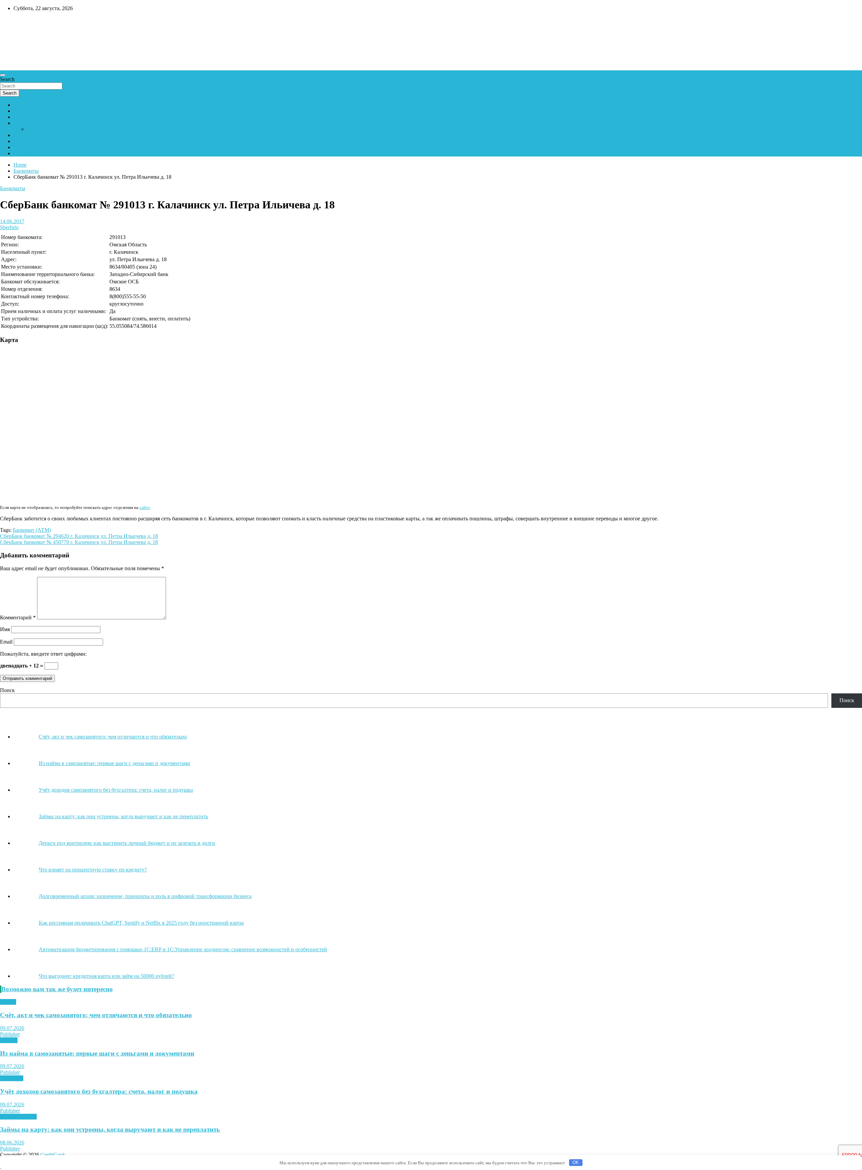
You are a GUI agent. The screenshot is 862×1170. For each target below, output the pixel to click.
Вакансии (24, 147)
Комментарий (18, 617)
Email (6, 642)
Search (7, 79)
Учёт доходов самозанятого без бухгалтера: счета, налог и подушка (99, 1091)
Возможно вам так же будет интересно (57, 989)
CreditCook (20, 22)
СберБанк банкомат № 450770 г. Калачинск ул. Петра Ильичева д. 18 (79, 542)
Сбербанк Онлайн (34, 153)
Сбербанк (24, 105)
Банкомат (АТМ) (32, 530)
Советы (9, 1040)
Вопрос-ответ (29, 123)
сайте (144, 507)
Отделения (25, 117)
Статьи (8, 1002)
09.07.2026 (12, 1028)
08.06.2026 (12, 1142)
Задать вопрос (43, 129)
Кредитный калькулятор (41, 141)
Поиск (7, 690)
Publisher (10, 1034)
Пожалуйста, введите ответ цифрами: (43, 654)
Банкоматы (26, 111)
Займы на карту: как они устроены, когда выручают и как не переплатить (110, 1129)
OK (575, 1162)
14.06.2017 (12, 221)
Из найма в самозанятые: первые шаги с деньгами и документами (97, 1053)
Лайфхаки (11, 1078)
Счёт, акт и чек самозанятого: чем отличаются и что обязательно (96, 1015)
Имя (5, 629)
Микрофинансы (18, 1117)
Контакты (24, 135)
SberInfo (9, 227)
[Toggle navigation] (2, 75)
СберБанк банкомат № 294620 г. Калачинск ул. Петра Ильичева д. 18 (79, 536)
